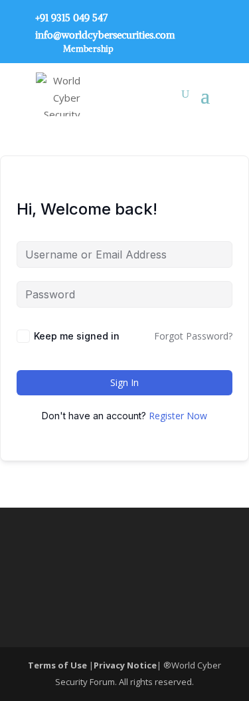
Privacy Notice (125, 665)
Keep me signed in (77, 336)
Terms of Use (58, 665)
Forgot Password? (193, 336)
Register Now (178, 415)
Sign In (124, 382)
